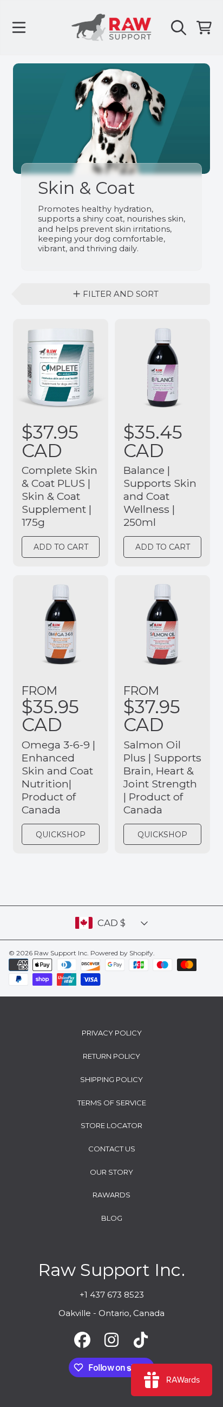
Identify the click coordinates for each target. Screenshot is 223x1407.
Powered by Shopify (121, 953)
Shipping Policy (111, 1079)
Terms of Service (111, 1102)
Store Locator (111, 1125)
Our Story (111, 1172)
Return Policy (111, 1056)
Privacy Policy (112, 1032)
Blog (111, 1218)
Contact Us (111, 1148)
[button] (19, 28)
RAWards (111, 1194)
